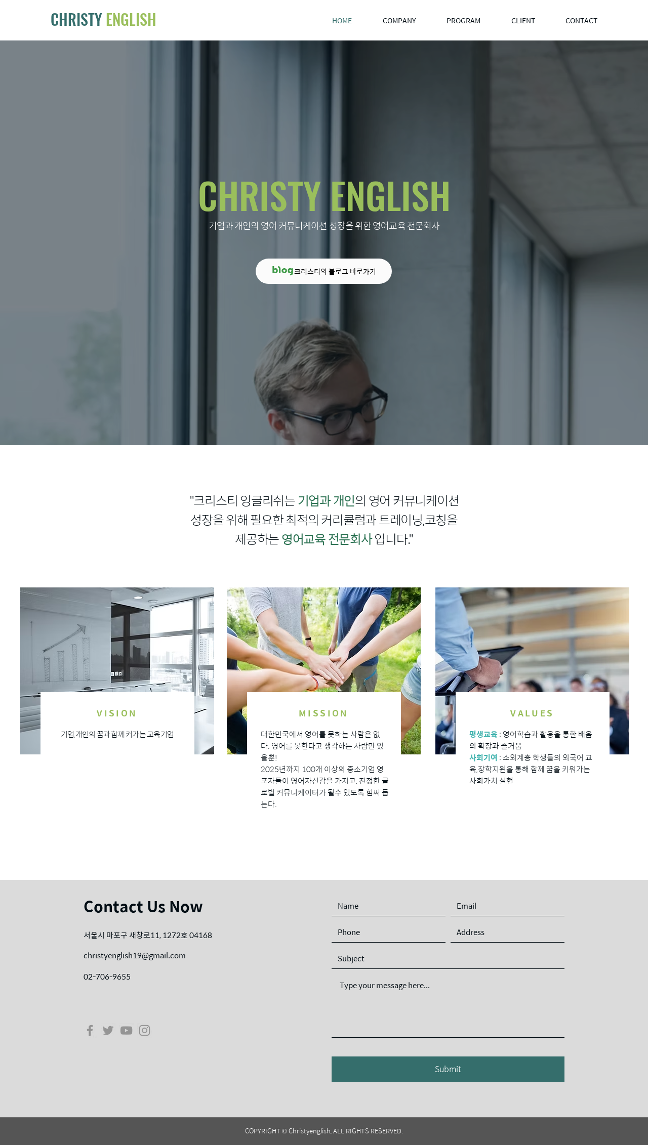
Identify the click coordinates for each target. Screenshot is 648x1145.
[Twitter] (108, 1030)
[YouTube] (126, 1030)
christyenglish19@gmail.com (135, 955)
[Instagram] (144, 1030)
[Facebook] (90, 1030)
